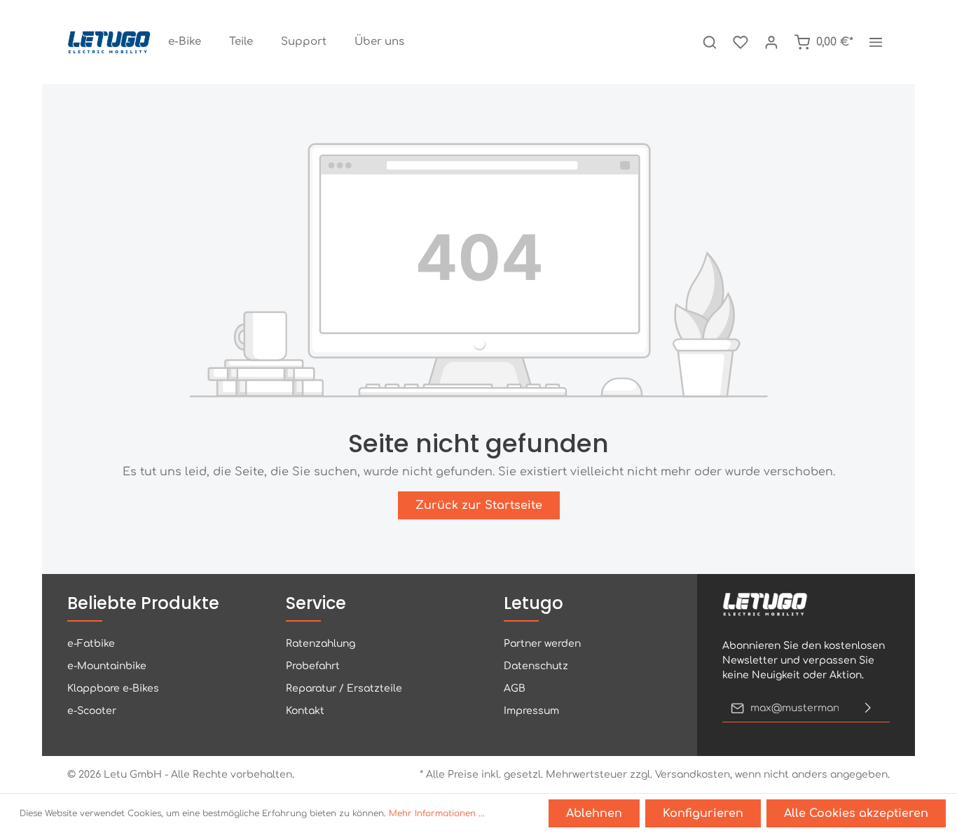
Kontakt (305, 711)
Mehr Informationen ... (437, 813)
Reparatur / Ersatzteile (344, 688)
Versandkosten (692, 774)
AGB (514, 688)
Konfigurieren (703, 813)
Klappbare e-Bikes (113, 688)
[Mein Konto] (771, 42)
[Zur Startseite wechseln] (109, 42)
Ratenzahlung (320, 643)
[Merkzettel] (741, 42)
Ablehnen (594, 813)
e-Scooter (91, 711)
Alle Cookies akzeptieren (856, 813)
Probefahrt (313, 666)
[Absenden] (868, 708)
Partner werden (542, 643)
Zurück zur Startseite (478, 505)
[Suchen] (710, 42)
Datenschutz (536, 666)
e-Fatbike (91, 643)
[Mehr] (876, 42)
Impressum (531, 711)
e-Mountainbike (106, 666)
